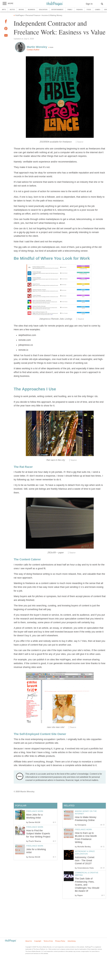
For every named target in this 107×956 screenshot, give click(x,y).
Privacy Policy (60, 941)
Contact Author (33, 50)
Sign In (89, 4)
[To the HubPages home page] (11, 940)
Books (21, 9)
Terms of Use (48, 941)
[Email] (5, 36)
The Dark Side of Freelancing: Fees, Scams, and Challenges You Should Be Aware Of (87, 884)
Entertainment (57, 9)
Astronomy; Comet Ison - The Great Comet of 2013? (84, 860)
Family (69, 9)
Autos (12, 9)
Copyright (37, 941)
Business (31, 9)
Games (97, 9)
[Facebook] (5, 22)
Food (89, 9)
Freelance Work (83, 829)
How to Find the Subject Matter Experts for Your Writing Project (38, 833)
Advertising (72, 941)
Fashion (79, 9)
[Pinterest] (5, 29)
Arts (4, 9)
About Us (28, 941)
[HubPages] (54, 4)
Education (43, 9)
